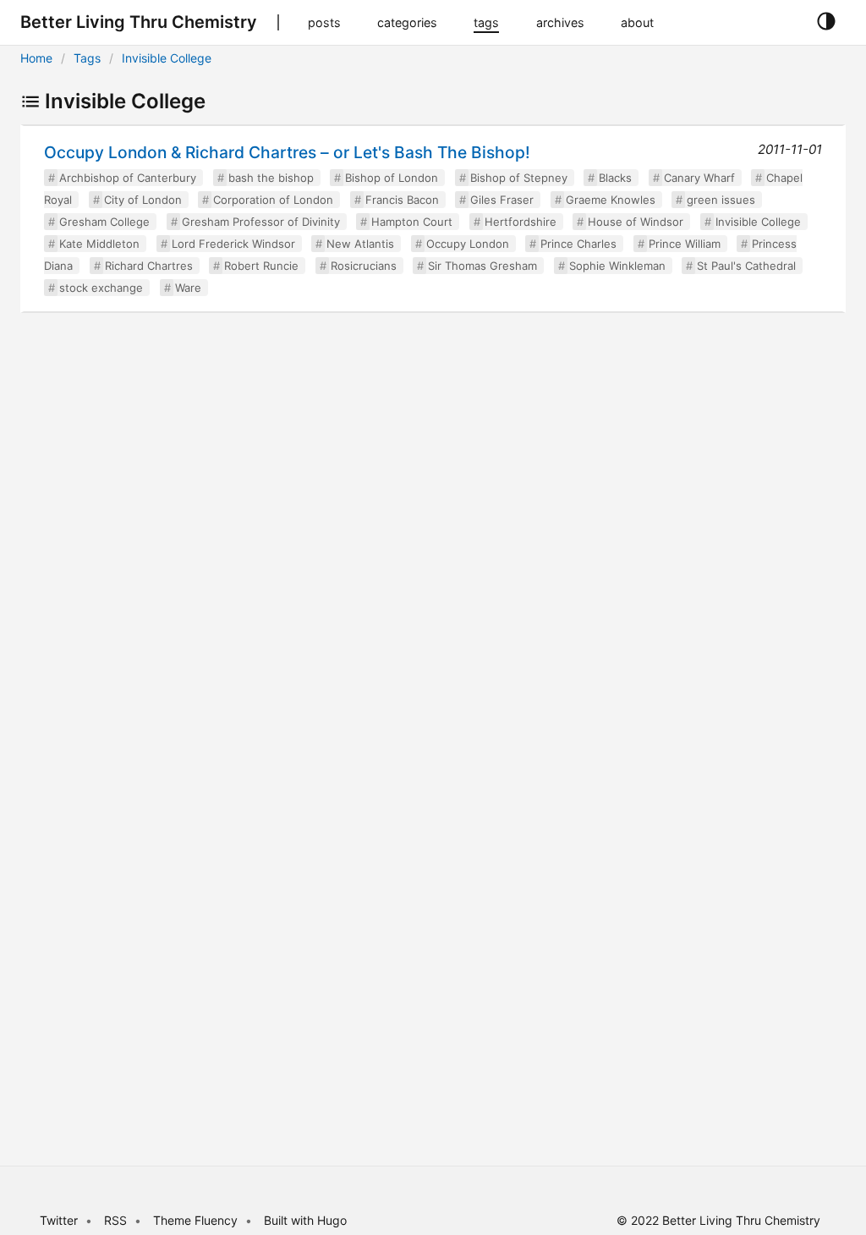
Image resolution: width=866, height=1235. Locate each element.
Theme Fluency (197, 1220)
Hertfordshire (520, 221)
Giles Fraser (502, 199)
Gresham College (104, 221)
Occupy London (467, 243)
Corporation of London (273, 199)
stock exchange (101, 287)
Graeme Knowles (610, 199)
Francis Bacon (402, 199)
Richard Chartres (149, 265)
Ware (188, 287)
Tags (87, 58)
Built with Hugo (305, 1220)
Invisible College (166, 58)
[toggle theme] (826, 22)
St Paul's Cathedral (746, 265)
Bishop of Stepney (518, 177)
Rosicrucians (364, 265)
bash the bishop (271, 177)
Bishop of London (391, 177)
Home (36, 58)
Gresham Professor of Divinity (261, 221)
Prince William (685, 243)
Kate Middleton (99, 243)
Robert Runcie (261, 265)
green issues (721, 199)
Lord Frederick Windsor (233, 243)
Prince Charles (578, 243)
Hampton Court (411, 221)
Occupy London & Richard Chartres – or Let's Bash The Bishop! (287, 152)
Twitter (59, 1220)
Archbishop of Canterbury (127, 177)
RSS (115, 1220)
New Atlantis (360, 243)
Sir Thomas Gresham (482, 265)
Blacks (615, 177)
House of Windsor (635, 221)
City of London (143, 199)
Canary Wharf (699, 177)
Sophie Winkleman (617, 265)
